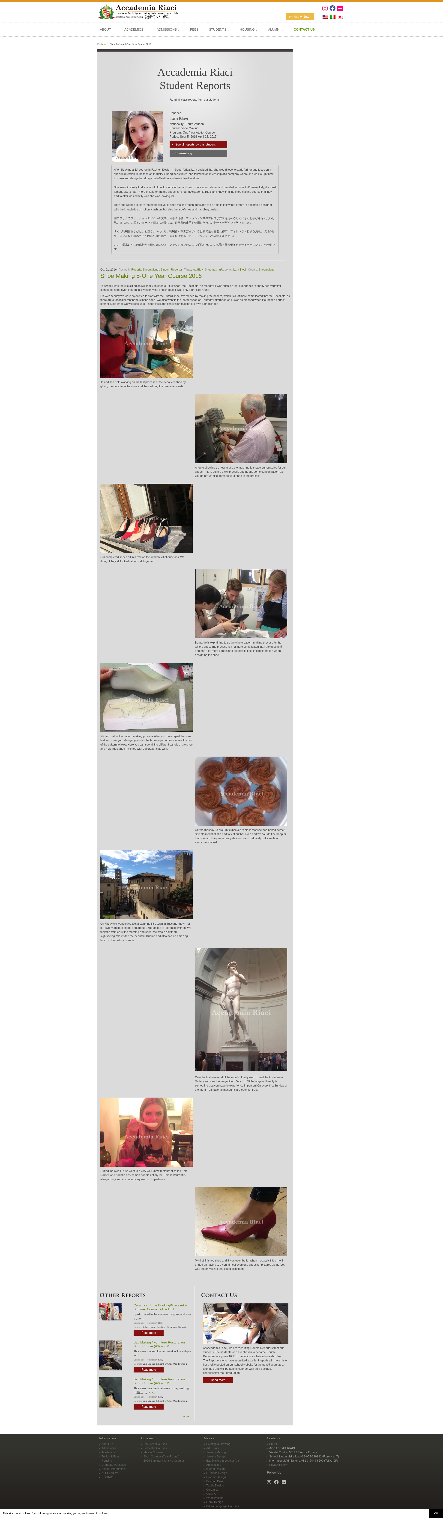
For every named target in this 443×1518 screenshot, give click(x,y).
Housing (107, 1460)
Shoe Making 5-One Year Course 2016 (151, 275)
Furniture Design (216, 1473)
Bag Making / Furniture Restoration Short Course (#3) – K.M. (159, 1344)
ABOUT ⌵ (107, 29)
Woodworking (180, 1364)
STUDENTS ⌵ (219, 29)
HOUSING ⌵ (248, 29)
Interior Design (215, 1469)
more (186, 1416)
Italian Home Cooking (154, 1327)
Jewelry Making (216, 1452)
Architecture (213, 1464)
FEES (194, 29)
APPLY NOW (110, 1473)
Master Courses (153, 1452)
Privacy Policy (278, 1464)
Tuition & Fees (111, 1456)
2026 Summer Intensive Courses (164, 1460)
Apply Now (301, 16)
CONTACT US (110, 1477)
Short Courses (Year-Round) (161, 1456)
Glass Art (182, 1327)
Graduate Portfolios (114, 1464)
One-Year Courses (155, 1444)
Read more (148, 1332)
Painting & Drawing (218, 1444)
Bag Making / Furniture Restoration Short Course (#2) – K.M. (159, 1381)
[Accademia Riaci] (137, 11)
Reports (136, 269)
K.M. (160, 1359)
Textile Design (215, 1485)
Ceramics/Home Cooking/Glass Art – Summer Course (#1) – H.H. (160, 1307)
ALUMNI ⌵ (275, 29)
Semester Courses (155, 1448)
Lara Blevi (197, 269)
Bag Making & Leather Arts (157, 1364)
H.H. (160, 1323)
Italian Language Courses (222, 1506)
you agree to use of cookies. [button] (90, 1513)
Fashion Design (216, 1481)
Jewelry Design (216, 1456)
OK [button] (436, 1513)
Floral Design (214, 1502)
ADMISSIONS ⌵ (168, 29)
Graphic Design (216, 1477)
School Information (113, 1469)
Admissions (109, 1448)
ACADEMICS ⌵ (135, 29)
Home (103, 44)
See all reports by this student (195, 144)
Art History (212, 1448)
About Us (107, 1444)
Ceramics (172, 1327)
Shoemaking (183, 153)
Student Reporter (171, 269)
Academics (108, 1452)
